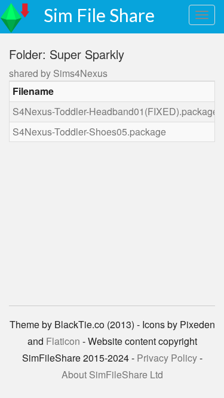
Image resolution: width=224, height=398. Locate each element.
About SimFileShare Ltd (112, 374)
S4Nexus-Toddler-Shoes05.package (89, 131)
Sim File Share (99, 15)
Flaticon (63, 341)
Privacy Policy (167, 358)
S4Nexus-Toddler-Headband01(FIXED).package (115, 111)
